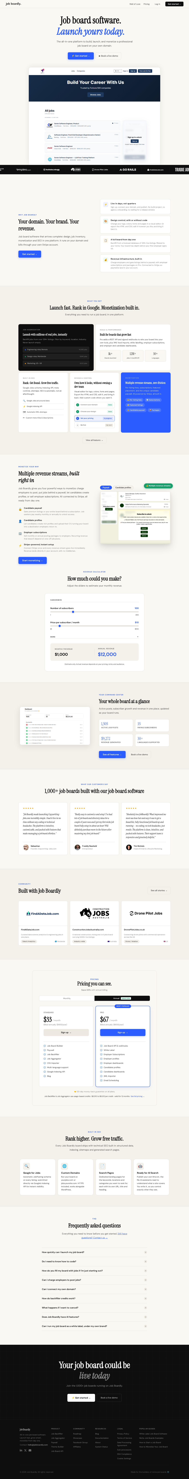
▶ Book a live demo (108, 56)
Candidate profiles (123, 488)
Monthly (67, 998)
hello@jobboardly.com (38, 1445)
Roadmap (77, 1434)
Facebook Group (80, 1442)
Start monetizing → (32, 560)
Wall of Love (135, 4)
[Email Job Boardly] (30, 1451)
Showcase (77, 1438)
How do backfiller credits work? (94, 1298)
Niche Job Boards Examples (151, 1438)
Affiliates (77, 1447)
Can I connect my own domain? (94, 1289)
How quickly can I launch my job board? (94, 1252)
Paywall (106, 488)
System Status (101, 1447)
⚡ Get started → (81, 55)
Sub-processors (124, 1450)
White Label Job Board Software (153, 1434)
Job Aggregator (58, 1438)
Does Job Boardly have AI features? (94, 1316)
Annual (121, 998)
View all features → (94, 440)
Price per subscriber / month (64, 622)
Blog (97, 1434)
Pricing (147, 4)
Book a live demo (139, 754)
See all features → (112, 754)
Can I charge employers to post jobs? (94, 1279)
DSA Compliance (124, 1454)
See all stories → (159, 890)
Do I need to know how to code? (94, 1261)
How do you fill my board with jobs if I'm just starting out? (94, 1270)
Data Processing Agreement (124, 1444)
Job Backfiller (57, 1434)
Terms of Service (124, 1438)
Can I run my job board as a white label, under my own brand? (94, 1326)
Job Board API (57, 1451)
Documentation (102, 1438)
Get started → (174, 4)
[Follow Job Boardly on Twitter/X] (25, 1451)
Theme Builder (57, 1447)
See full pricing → (138, 1096)
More (94, 637)
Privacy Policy (123, 1434)
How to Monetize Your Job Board (153, 1447)
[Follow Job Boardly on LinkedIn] (21, 1451)
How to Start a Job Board (150, 1442)
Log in (157, 4)
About (97, 1442)
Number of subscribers (62, 608)
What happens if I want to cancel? (94, 1307)
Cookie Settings (124, 1458)
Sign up (66, 1032)
